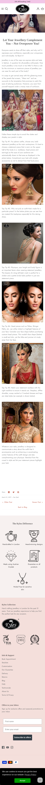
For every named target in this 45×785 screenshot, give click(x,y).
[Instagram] (12, 747)
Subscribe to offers (22, 737)
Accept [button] (22, 780)
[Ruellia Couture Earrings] (22, 204)
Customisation (7, 666)
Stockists (5, 662)
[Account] (37, 8)
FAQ (3, 684)
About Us (5, 691)
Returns (4, 677)
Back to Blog (22, 507)
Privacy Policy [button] (30, 775)
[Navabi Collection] (22, 383)
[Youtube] (7, 747)
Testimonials (6, 688)
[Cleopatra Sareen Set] (22, 322)
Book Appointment (9, 659)
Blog (3, 680)
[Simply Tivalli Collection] (22, 442)
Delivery (5, 673)
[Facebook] (3, 747)
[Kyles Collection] (22, 8)
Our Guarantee (7, 670)
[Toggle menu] (2, 8)
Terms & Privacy (8, 695)
